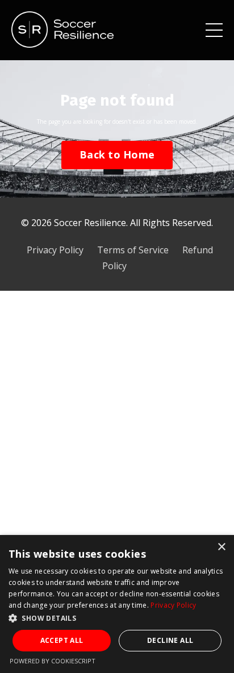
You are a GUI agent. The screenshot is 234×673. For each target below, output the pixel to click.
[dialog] (117, 604)
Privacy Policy (55, 250)
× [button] (221, 547)
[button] (117, 618)
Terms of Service (133, 250)
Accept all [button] (61, 640)
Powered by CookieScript (52, 661)
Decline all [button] (170, 640)
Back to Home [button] (117, 154)
